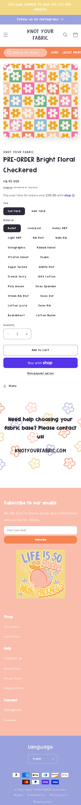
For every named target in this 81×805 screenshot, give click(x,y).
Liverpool (34, 228)
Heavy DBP (59, 228)
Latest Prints (12, 636)
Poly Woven (16, 286)
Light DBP (14, 237)
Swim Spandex (45, 286)
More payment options (40, 373)
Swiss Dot (47, 296)
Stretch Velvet (18, 257)
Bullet (12, 228)
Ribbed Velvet (46, 247)
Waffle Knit (47, 267)
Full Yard (14, 211)
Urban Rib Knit (18, 296)
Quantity (9, 325)
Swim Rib (44, 305)
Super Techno (17, 267)
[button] (6, 35)
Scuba (44, 257)
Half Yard (38, 211)
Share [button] (13, 386)
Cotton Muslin (46, 315)
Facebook (10, 720)
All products (11, 626)
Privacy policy (58, 795)
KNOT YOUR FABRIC (38, 789)
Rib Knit (38, 237)
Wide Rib (61, 237)
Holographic (17, 247)
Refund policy (36, 795)
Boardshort (16, 315)
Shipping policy (43, 801)
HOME (55, 52)
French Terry (17, 276)
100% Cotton (47, 276)
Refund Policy (13, 668)
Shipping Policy (14, 688)
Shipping (7, 187)
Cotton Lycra (17, 305)
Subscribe (40, 539)
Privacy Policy (13, 678)
